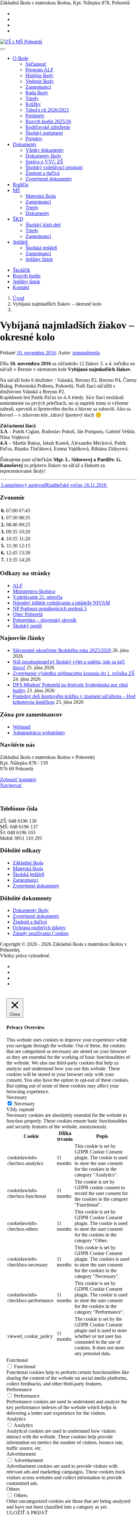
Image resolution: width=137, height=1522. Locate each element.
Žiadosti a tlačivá (42, 173)
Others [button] (13, 1489)
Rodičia (20, 184)
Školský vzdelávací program (54, 167)
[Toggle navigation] (2, 49)
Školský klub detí (43, 224)
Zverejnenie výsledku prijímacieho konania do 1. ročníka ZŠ (73, 673)
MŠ (16, 190)
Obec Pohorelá (28, 614)
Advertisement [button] (21, 1454)
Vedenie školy (39, 81)
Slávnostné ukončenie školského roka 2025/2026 (62, 650)
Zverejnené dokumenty (48, 179)
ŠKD (18, 219)
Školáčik (21, 270)
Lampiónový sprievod (23, 485)
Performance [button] (19, 1389)
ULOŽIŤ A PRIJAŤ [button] (27, 1512)
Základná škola (28, 862)
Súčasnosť (36, 64)
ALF (18, 585)
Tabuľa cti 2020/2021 (47, 110)
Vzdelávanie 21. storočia (37, 597)
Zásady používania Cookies (40, 933)
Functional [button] (17, 1360)
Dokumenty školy (43, 156)
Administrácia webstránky (39, 732)
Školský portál (27, 625)
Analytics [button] (15, 1419)
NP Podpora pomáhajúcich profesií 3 (50, 608)
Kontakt (21, 287)
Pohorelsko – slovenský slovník (44, 620)
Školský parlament (44, 133)
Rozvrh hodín (26, 275)
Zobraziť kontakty (18, 779)
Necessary (24, 1103)
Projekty (33, 138)
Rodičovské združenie (47, 127)
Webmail (22, 727)
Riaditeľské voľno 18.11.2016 (77, 485)
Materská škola (40, 196)
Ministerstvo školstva (34, 591)
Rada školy (36, 92)
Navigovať (11, 785)
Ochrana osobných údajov (39, 927)
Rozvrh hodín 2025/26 (48, 121)
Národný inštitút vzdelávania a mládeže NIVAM (61, 602)
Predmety (35, 115)
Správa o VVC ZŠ (44, 161)
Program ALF (39, 69)
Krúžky (33, 104)
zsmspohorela (86, 352)
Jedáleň (20, 242)
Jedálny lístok (39, 259)
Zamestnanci (38, 87)
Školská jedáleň (41, 247)
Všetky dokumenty (44, 150)
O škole (20, 58)
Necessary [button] (16, 1097)
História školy (39, 75)
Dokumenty (25, 144)
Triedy (32, 98)
